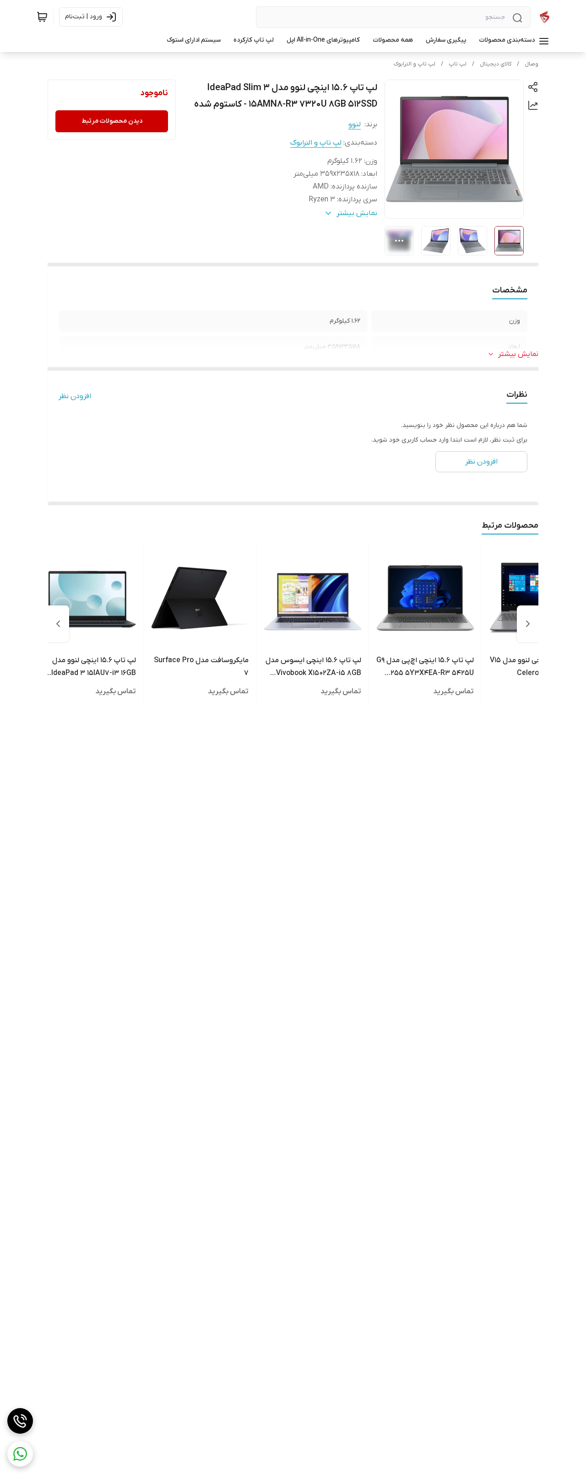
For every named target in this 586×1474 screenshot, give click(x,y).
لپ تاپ (458, 64)
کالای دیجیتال (495, 64)
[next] (58, 623)
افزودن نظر (75, 396)
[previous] (528, 623)
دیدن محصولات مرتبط (111, 121)
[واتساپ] (20, 1454)
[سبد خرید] (42, 16)
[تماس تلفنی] (20, 1421)
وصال (531, 64)
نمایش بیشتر (518, 354)
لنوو (354, 124)
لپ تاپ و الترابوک (414, 64)
